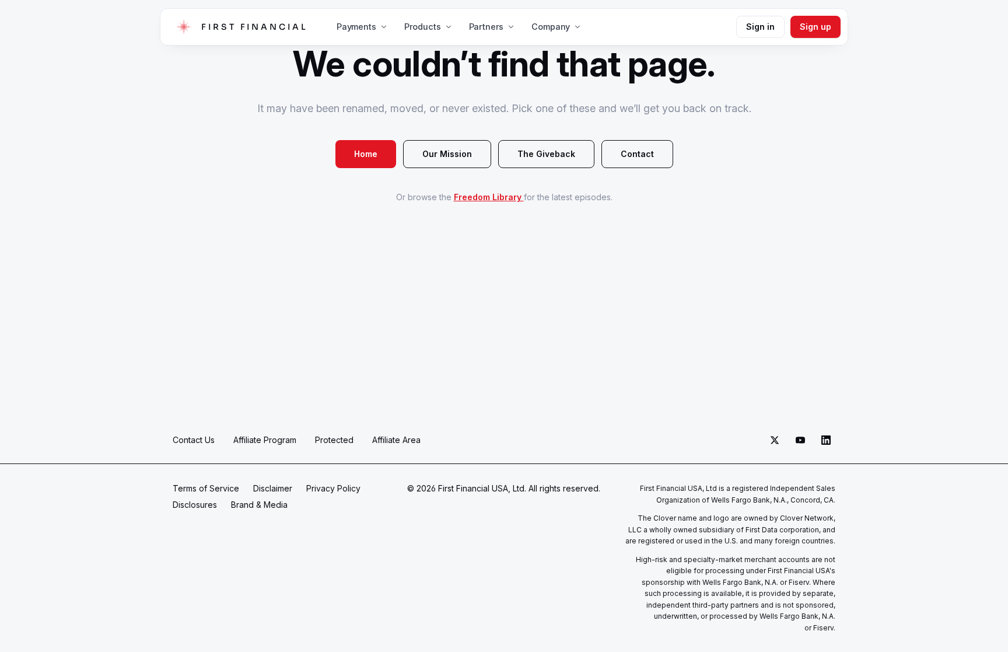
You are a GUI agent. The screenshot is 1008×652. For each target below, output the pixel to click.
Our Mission (447, 154)
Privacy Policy (333, 488)
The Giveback (546, 154)
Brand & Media (259, 505)
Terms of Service (206, 488)
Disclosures (195, 505)
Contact (637, 154)
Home (365, 154)
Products (422, 27)
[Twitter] (774, 440)
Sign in (760, 27)
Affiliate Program (264, 440)
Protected (334, 440)
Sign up (815, 27)
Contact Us (194, 440)
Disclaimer (272, 488)
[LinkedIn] (826, 440)
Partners (486, 27)
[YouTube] (800, 440)
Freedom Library (489, 197)
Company (550, 27)
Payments (356, 27)
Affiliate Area (396, 440)
